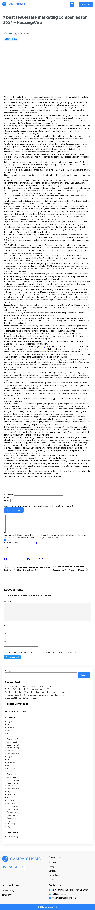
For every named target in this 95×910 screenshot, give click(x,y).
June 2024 (11, 794)
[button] (52, 4)
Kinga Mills (46, 346)
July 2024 (10, 792)
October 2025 (12, 751)
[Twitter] (10, 867)
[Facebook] (4, 867)
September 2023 (13, 815)
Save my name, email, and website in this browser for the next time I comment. (39, 506)
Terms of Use (8, 895)
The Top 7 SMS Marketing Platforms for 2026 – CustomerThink (28, 689)
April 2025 (11, 768)
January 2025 (12, 777)
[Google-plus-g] (16, 867)
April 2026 (11, 733)
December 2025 (13, 745)
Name (7, 498)
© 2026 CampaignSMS (47, 907)
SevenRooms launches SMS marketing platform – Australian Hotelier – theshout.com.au (37, 692)
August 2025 (11, 757)
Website (7, 503)
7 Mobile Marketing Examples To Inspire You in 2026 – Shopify (28, 686)
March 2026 (11, 736)
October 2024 (12, 786)
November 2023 (13, 809)
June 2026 (11, 727)
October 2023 (12, 812)
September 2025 (13, 754)
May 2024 (10, 797)
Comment (9, 495)
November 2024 (13, 783)
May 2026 (10, 730)
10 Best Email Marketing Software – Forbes (21, 698)
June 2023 (11, 824)
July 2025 (10, 759)
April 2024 (11, 800)
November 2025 (13, 748)
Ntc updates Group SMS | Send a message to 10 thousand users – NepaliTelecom (35, 695)
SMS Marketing (11, 39)
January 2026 (12, 742)
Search (8, 671)
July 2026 (10, 724)
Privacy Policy (8, 891)
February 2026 (12, 739)
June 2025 (11, 762)
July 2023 (10, 821)
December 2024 (13, 780)
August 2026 (12, 722)
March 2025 (11, 771)
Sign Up (34, 543)
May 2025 (10, 765)
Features (52, 862)
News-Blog (54, 875)
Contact (52, 871)
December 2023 (13, 806)
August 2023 (11, 818)
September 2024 (13, 789)
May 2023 (10, 827)
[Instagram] (23, 867)
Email (7, 500)
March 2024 (11, 803)
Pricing (51, 867)
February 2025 (12, 774)
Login (51, 879)
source (7, 547)
